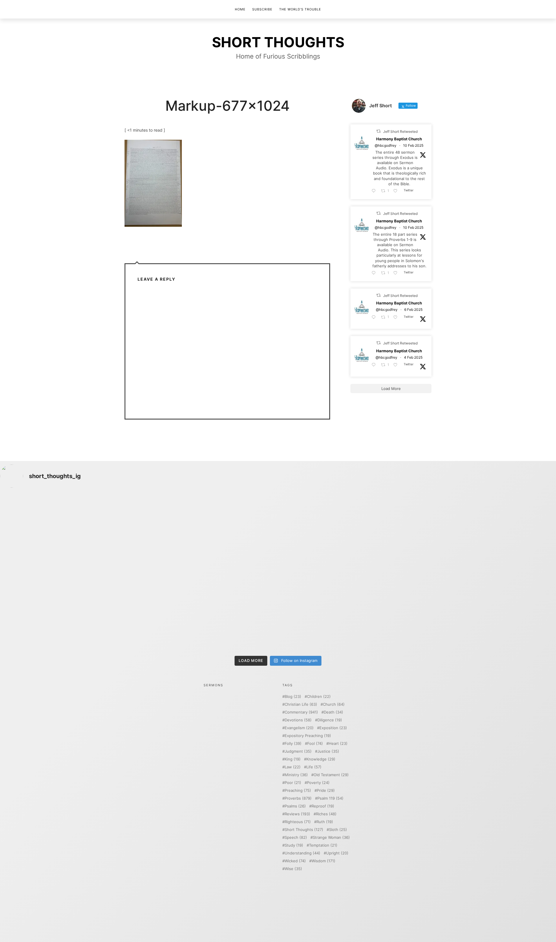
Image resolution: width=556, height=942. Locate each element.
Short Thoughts (304, 830)
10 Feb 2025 (413, 146)
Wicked (295, 861)
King (293, 759)
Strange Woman (331, 837)
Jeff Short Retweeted (400, 131)
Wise (293, 869)
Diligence (329, 720)
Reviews (297, 814)
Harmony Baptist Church (399, 139)
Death (333, 712)
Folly (293, 743)
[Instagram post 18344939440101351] (68, 612)
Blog (293, 696)
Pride (326, 790)
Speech (296, 837)
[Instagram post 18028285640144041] (68, 533)
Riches (326, 814)
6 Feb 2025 (413, 310)
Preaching (298, 790)
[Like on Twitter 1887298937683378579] (397, 317)
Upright (337, 853)
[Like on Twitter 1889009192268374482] (397, 273)
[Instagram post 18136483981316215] (208, 612)
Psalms (295, 806)
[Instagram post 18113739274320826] (347, 612)
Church (334, 704)
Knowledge (320, 759)
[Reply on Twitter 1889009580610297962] (375, 191)
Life (313, 767)
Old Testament (331, 775)
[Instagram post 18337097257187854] (208, 533)
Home (240, 9)
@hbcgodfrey (385, 146)
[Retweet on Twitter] (378, 131)
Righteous (298, 822)
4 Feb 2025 (413, 357)
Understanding (302, 853)
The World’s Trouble (300, 9)
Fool (315, 743)
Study (294, 845)
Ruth (325, 822)
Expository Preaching (308, 736)
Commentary (301, 712)
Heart (338, 743)
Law (293, 767)
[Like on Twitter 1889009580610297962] (397, 191)
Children (319, 696)
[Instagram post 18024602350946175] (347, 533)
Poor (293, 783)
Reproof (323, 806)
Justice (328, 751)
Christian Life (301, 704)
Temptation (323, 845)
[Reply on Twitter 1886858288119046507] (375, 365)
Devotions (298, 720)
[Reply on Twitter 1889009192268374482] (375, 273)
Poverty (318, 783)
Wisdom (323, 861)
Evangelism (299, 728)
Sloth (338, 830)
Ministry (296, 775)
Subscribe (262, 9)
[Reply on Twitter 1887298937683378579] (375, 317)
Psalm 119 (330, 798)
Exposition (333, 728)
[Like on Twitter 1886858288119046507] (397, 365)
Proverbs (298, 798)
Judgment (298, 751)
